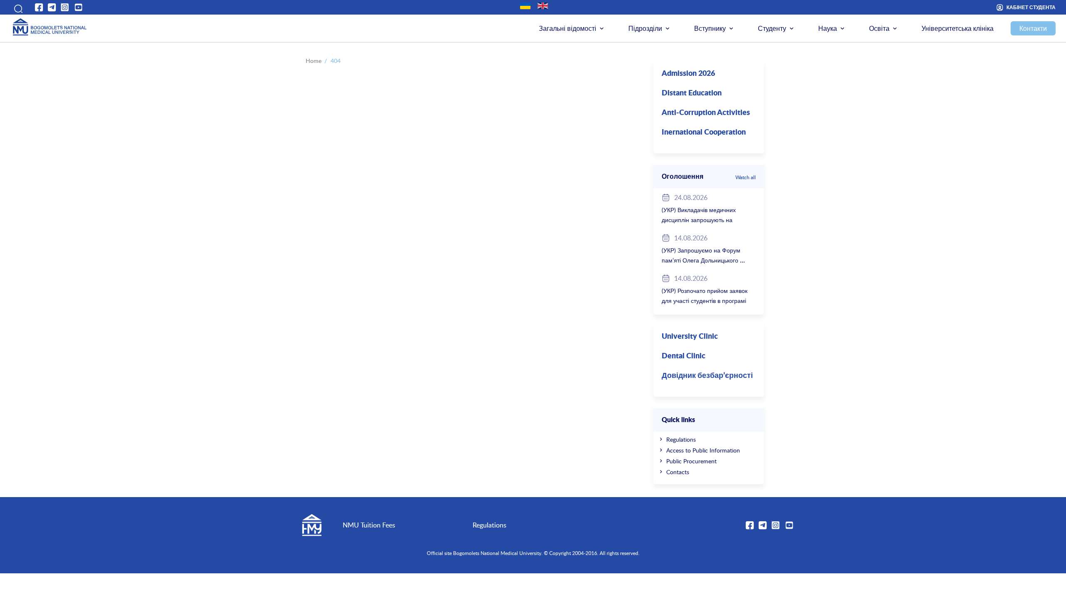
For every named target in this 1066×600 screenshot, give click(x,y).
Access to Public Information (703, 450)
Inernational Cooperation (704, 132)
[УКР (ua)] (525, 5)
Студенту (772, 28)
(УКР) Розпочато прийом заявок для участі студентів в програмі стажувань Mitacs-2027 (704, 301)
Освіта (879, 28)
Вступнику (710, 28)
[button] (16, 7)
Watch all (745, 177)
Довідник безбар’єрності (707, 376)
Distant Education (692, 93)
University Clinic (690, 336)
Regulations (681, 439)
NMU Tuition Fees (369, 525)
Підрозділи (645, 28)
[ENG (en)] (543, 5)
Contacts (677, 472)
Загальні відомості (567, 28)
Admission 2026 (688, 74)
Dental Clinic (683, 356)
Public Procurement (691, 461)
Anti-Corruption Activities (706, 113)
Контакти (1033, 28)
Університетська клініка (958, 28)
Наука (827, 28)
